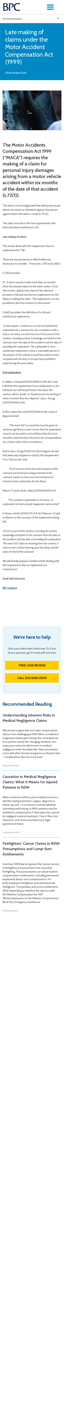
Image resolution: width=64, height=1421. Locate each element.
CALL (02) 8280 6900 (32, 678)
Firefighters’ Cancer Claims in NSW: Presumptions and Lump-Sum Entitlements (31, 849)
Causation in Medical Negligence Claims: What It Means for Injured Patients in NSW (30, 782)
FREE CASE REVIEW (32, 665)
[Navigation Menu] (50, 7)
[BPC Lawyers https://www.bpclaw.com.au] (11, 7)
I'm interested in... (13, 18)
